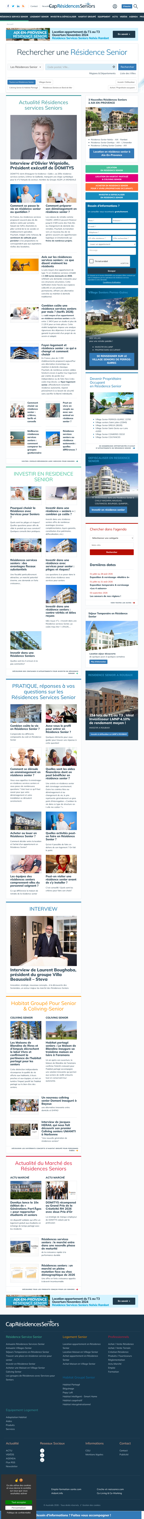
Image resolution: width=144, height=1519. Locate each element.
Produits (10, 1425)
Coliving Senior (13, 1371)
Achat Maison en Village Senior (79, 1363)
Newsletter (47, 6)
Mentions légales (94, 1454)
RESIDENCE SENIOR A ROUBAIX (110, 675)
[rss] (23, 6)
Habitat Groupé (87, 16)
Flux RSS (10, 1462)
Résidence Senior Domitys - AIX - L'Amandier (111, 142)
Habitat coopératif (72, 1400)
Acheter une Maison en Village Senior (25, 1367)
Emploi (111, 1367)
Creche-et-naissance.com (110, 1489)
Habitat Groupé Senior (79, 1377)
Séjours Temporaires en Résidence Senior (27, 1351)
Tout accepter (19, 1502)
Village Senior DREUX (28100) (108, 425)
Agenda (133, 16)
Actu (115, 16)
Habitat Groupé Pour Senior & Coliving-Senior (43, 1006)
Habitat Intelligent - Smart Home (80, 1396)
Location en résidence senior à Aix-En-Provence (111, 153)
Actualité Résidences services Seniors (43, 105)
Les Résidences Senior (25, 67)
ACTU (9, 1450)
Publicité (124, 1454)
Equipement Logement (22, 1410)
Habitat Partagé (71, 1384)
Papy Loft (68, 1392)
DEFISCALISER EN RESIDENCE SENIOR (109, 459)
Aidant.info (57, 1493)
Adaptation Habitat (16, 1417)
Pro (142, 16)
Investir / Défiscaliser (126, 82)
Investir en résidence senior (108, 509)
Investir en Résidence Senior (20, 1363)
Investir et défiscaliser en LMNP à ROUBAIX (109, 734)
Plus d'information (98, 662)
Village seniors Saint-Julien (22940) (111, 422)
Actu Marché (115, 1363)
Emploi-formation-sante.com (66, 1489)
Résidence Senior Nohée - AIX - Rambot (109, 139)
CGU (88, 1450)
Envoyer (112, 271)
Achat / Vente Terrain (119, 1348)
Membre (116, 6)
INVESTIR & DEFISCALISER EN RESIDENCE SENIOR (112, 196)
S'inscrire (127, 6)
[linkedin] (18, 6)
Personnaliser (19, 1507)
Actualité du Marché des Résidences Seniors (43, 1166)
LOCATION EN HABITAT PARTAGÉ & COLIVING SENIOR (111, 178)
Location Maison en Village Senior (80, 1351)
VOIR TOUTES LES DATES (123, 603)
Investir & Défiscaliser (63, 16)
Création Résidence (118, 1351)
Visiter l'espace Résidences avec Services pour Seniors (48, 461)
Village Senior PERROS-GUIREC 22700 (113, 419)
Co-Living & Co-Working (109, 1493)
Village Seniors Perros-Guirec (108, 292)
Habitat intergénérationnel (77, 1404)
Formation (113, 1371)
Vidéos (123, 16)
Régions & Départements (102, 73)
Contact (34, 6)
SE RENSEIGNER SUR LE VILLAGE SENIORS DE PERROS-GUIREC (111, 359)
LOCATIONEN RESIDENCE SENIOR (112, 169)
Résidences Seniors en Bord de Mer (57, 87)
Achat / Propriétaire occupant (122, 87)
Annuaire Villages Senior (19, 1348)
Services (10, 1429)
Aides (9, 1421)
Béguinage (68, 1388)
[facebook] (8, 6)
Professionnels (118, 1337)
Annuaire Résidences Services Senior (25, 1344)
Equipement (104, 16)
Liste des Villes (128, 73)
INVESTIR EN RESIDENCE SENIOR (43, 477)
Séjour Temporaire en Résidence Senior (108, 615)
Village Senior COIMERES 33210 (110, 434)
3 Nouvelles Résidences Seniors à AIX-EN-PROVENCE (107, 101)
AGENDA (11, 1458)
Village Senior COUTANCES (107, 437)
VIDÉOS (10, 1454)
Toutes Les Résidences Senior (21, 82)
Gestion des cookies (91, 1505)
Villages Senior (45, 82)
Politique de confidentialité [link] (19, 1512)
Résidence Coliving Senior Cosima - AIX (109, 145)
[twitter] (13, 6)
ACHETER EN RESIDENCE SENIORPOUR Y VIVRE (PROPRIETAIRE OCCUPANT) (112, 187)
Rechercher (127, 67)
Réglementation (116, 1359)
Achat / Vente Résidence (121, 1344)
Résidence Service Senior (14, 16)
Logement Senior (39, 16)
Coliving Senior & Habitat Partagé (23, 87)
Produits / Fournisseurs (120, 1355)
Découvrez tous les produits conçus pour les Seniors (48, 1289)
